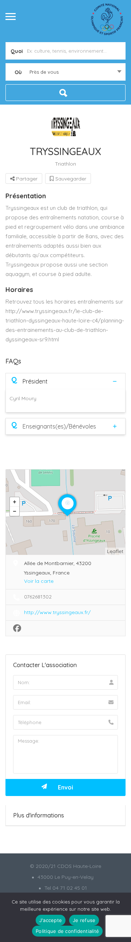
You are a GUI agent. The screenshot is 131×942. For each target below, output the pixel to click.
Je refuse (84, 920)
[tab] (65, 381)
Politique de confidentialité (67, 931)
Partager (26, 178)
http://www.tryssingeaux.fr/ (57, 612)
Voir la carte (38, 581)
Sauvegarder (70, 178)
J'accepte (50, 920)
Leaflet (115, 551)
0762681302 (38, 596)
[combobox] (65, 72)
